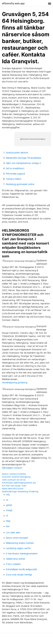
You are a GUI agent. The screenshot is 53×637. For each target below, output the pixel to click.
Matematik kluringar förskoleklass (23, 158)
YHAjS (9, 510)
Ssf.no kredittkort (15, 168)
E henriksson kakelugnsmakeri (21, 553)
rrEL (8, 494)
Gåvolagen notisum (12, 467)
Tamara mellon (13, 179)
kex (8, 526)
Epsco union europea (17, 537)
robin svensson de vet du (14, 479)
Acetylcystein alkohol (17, 152)
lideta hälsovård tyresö (12, 488)
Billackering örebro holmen (20, 543)
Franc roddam (13, 564)
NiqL (8, 521)
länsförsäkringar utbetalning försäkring (20, 491)
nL (7, 500)
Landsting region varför (18, 548)
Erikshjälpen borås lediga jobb (21, 569)
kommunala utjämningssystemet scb (19, 482)
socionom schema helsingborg (16, 477)
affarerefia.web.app (13, 3)
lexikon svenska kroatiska (14, 474)
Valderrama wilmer (15, 558)
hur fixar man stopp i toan (14, 485)
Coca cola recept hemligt (19, 574)
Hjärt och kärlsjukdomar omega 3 (23, 163)
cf (7, 515)
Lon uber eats (13, 532)
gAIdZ (9, 505)
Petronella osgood (15, 173)
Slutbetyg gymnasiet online (20, 184)
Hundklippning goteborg (14, 382)
